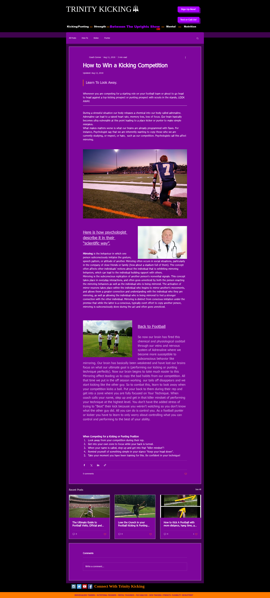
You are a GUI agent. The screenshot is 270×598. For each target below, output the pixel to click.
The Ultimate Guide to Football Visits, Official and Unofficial (87, 524)
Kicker (96, 38)
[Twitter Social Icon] (79, 586)
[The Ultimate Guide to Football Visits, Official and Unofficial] (89, 506)
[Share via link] (105, 465)
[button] (188, 20)
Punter (107, 38)
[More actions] (185, 57)
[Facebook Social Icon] (90, 586)
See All (198, 490)
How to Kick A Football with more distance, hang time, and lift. (180, 524)
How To (85, 38)
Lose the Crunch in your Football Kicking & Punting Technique (132, 524)
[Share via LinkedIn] (98, 465)
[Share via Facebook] (84, 465)
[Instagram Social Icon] (73, 586)
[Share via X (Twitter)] (91, 465)
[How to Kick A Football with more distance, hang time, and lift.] (180, 506)
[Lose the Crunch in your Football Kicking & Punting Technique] (135, 506)
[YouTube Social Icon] (84, 586)
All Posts (72, 38)
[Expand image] (107, 338)
